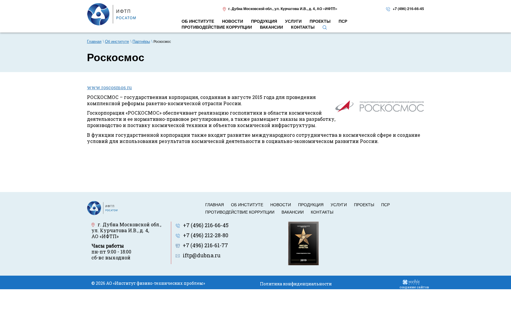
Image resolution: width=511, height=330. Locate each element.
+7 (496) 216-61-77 (205, 245)
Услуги (339, 204)
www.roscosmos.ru (109, 87)
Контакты (322, 212)
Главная (214, 204)
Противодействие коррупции (239, 212)
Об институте (247, 204)
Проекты (364, 204)
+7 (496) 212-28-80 (205, 235)
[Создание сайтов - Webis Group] (411, 282)
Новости (280, 204)
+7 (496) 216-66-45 (408, 8)
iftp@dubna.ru (202, 255)
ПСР (385, 204)
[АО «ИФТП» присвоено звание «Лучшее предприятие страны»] (303, 242)
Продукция (311, 204)
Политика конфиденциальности (296, 284)
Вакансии (293, 212)
